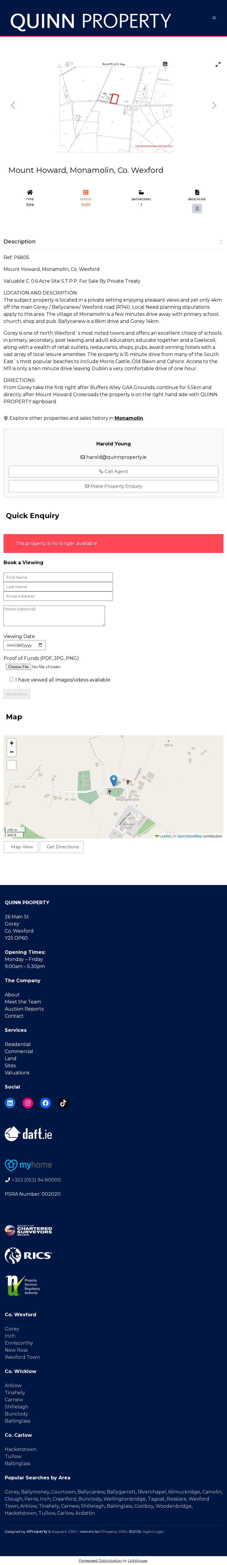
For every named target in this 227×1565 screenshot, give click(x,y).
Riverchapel (152, 1492)
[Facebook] (45, 1103)
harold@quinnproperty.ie (116, 457)
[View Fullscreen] (11, 765)
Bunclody (16, 1414)
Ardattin (85, 1513)
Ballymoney (35, 1492)
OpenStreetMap (189, 835)
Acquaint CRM (64, 1531)
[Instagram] (27, 1103)
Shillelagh (16, 1407)
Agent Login (153, 1531)
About (12, 995)
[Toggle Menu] (214, 18)
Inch (10, 1336)
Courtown (63, 1492)
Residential (18, 1044)
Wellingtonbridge (124, 1499)
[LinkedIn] (10, 1103)
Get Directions (63, 847)
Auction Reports (24, 1009)
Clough (13, 1499)
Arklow (13, 1385)
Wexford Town (22, 1357)
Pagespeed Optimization (100, 1560)
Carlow (65, 1513)
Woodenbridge (173, 1506)
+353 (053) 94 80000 (36, 1180)
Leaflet (165, 835)
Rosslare (177, 1499)
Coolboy (143, 1506)
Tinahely (15, 1392)
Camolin (211, 1492)
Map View (22, 847)
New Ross (16, 1350)
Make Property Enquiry (115, 486)
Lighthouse (137, 1560)
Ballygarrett (121, 1492)
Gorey (12, 1329)
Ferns (31, 1499)
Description (20, 241)
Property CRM (114, 1531)
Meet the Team (23, 1002)
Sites (10, 1065)
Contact (14, 1016)
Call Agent (115, 471)
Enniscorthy (19, 1343)
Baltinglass (17, 1421)
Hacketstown (20, 1449)
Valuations (17, 1073)
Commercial (19, 1051)
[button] (113, 781)
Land (11, 1058)
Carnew (14, 1400)
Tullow (13, 1456)
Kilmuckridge (184, 1492)
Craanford (64, 1499)
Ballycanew (91, 1492)
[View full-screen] (218, 64)
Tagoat (156, 1499)
